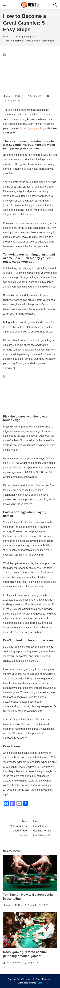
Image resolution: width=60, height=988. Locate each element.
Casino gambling (11, 100)
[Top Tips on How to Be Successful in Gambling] (30, 872)
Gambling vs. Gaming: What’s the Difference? (42, 828)
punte (39, 983)
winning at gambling (33, 128)
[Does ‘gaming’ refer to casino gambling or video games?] (30, 930)
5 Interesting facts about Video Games (17, 828)
